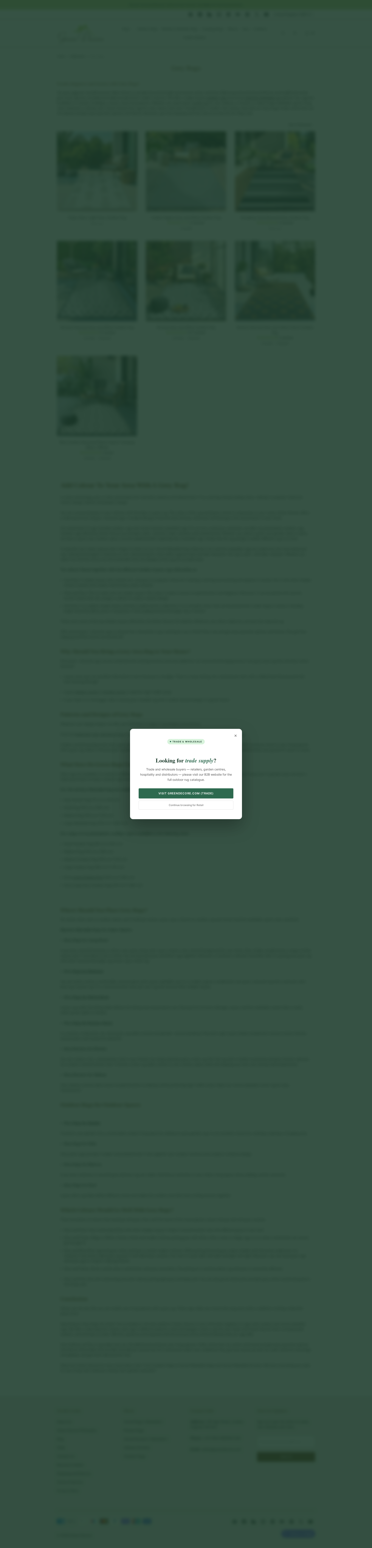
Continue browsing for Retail (186, 805)
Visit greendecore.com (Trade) (186, 793)
